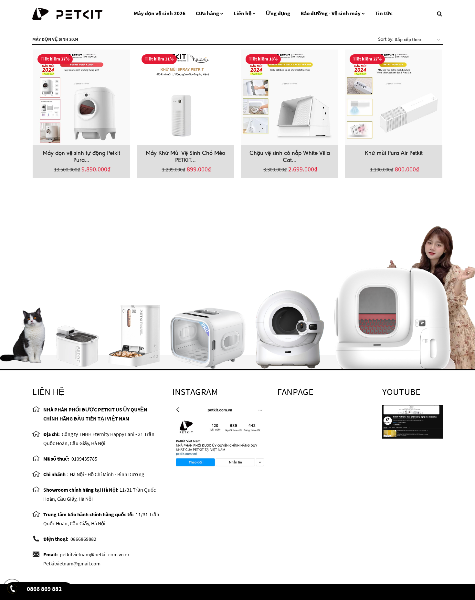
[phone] (13, 591)
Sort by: (386, 39)
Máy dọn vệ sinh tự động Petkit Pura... (81, 156)
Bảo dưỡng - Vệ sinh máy (331, 13)
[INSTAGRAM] (220, 436)
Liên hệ (242, 13)
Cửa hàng (207, 13)
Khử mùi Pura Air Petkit (394, 153)
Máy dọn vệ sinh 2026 (159, 13)
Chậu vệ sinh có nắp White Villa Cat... (289, 156)
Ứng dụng (278, 13)
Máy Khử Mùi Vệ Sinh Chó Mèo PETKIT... (185, 156)
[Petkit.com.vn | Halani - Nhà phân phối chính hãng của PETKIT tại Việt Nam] (67, 13)
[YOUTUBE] (412, 421)
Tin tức (384, 13)
